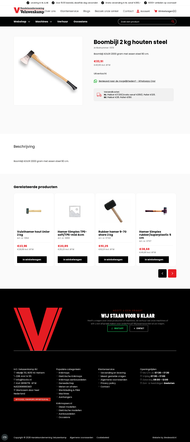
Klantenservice (70, 11)
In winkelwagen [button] (32, 259)
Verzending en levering (113, 372)
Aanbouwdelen (67, 413)
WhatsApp (119, 328)
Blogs (86, 11)
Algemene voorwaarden (114, 379)
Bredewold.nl (170, 437)
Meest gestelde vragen (113, 376)
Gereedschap (66, 383)
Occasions (80, 21)
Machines (41, 21)
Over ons (50, 11)
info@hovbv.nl (24, 379)
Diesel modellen (67, 406)
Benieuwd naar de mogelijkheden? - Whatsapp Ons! (127, 81)
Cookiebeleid (103, 437)
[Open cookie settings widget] (4, 437)
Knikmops (64, 372)
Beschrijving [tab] (24, 146)
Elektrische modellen (70, 410)
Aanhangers (65, 397)
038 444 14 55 (23, 376)
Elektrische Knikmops (70, 376)
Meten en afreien (68, 386)
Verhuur (62, 21)
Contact (128, 11)
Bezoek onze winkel (106, 11)
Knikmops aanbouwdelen (72, 379)
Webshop (20, 21)
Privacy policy (108, 383)
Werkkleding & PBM (69, 390)
